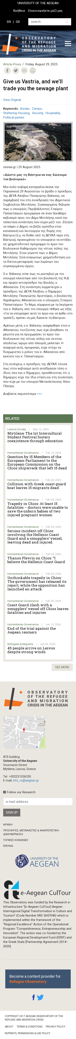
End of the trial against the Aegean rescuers (31, 630)
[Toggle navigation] (68, 44)
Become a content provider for (35, 979)
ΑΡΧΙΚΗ (7, 824)
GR (18, 22)
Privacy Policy (55, 1026)
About (9, 1026)
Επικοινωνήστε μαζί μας (45, 11)
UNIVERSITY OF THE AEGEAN (38, 3)
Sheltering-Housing (16, 113)
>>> (39, 394)
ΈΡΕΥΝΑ (8, 845)
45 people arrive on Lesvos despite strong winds (31, 650)
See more (62, 667)
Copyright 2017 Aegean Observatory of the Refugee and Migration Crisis (34, 1018)
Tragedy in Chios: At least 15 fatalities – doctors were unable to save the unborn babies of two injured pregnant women (37, 509)
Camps (37, 109)
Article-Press (12, 64)
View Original (12, 100)
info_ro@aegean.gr (26, 780)
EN (9, 22)
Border (24, 109)
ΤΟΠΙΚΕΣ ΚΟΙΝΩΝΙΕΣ (15, 840)
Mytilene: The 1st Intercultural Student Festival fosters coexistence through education (35, 437)
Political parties (13, 117)
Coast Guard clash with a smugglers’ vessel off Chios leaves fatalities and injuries (38, 608)
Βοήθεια (19, 11)
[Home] (30, 44)
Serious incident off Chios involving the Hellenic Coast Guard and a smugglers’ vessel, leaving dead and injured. (34, 536)
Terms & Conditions (29, 1026)
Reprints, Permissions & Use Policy (27, 1033)
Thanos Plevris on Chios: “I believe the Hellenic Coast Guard (36, 560)
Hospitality (53, 113)
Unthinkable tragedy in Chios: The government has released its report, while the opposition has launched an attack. (36, 583)
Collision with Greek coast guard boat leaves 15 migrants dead (36, 486)
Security (37, 113)
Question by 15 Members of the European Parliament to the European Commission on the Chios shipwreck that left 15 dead (37, 462)
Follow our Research (21, 792)
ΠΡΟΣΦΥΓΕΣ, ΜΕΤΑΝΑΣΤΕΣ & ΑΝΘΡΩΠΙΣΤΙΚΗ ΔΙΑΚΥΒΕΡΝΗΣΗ (31, 832)
